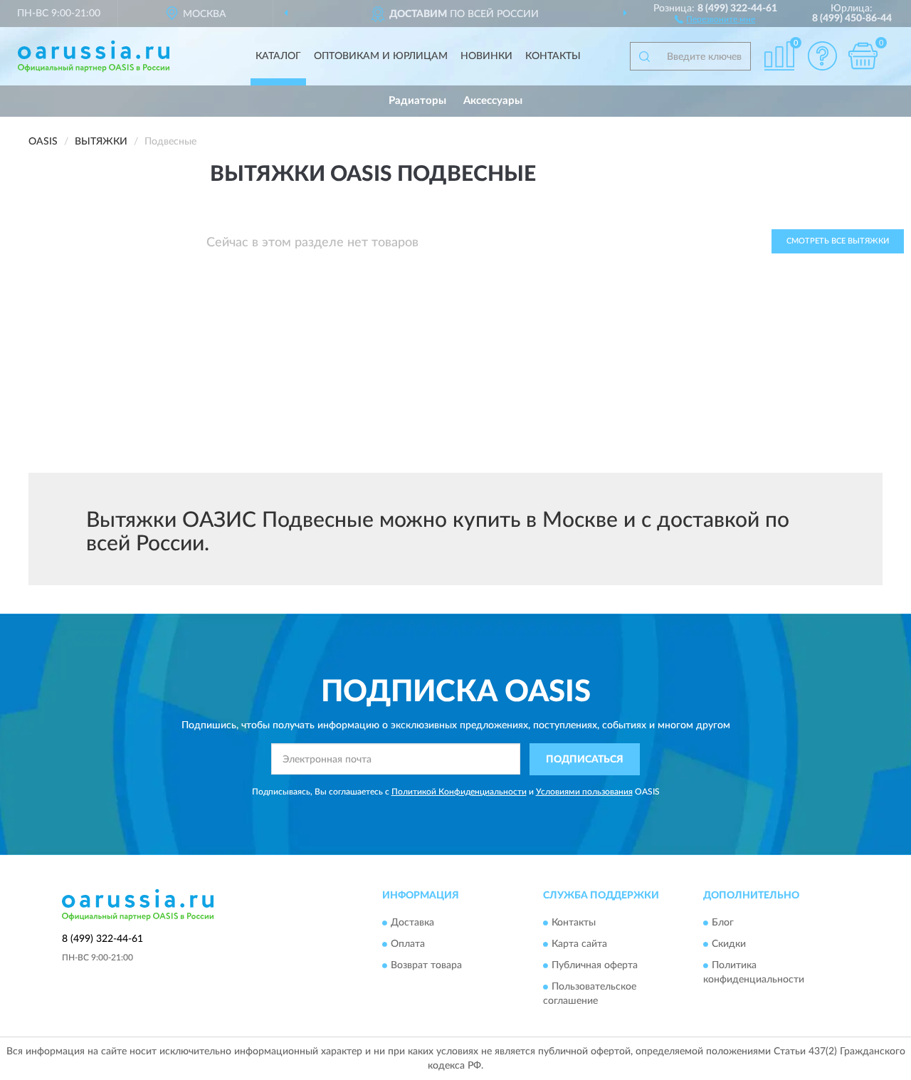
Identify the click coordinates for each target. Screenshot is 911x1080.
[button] (715, 18)
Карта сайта (579, 945)
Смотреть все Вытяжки (837, 241)
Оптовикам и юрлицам (381, 56)
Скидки (729, 945)
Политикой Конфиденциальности (459, 791)
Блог (723, 923)
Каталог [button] (278, 56)
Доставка (412, 923)
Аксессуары (492, 100)
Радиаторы (417, 100)
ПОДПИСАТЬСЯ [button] (584, 760)
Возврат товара (426, 966)
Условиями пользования (584, 791)
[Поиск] (644, 56)
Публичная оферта (595, 966)
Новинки (486, 56)
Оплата (408, 945)
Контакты (553, 56)
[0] (862, 55)
